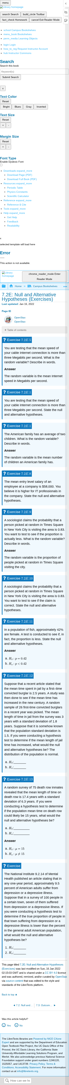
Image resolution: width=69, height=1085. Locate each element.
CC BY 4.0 (51, 972)
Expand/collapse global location (65, 285)
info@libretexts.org (27, 1071)
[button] (12, 221)
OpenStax (19, 317)
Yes (9, 1025)
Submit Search (10, 77)
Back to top (8, 994)
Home (18, 286)
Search (7, 1081)
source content (14, 980)
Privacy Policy (37, 1063)
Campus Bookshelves (45, 286)
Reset (5, 101)
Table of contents (16, 330)
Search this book (9, 65)
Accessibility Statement (28, 1067)
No (20, 1025)
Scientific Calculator (18, 196)
